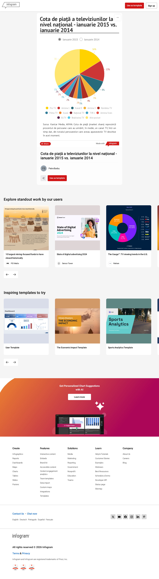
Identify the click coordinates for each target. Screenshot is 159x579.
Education (72, 476)
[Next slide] (14, 274)
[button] (51, 108)
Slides (15, 480)
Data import (45, 483)
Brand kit (43, 463)
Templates (44, 496)
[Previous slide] (7, 274)
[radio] (69, 39)
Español (41, 519)
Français (49, 519)
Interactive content (48, 454)
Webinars (99, 467)
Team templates (47, 478)
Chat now (32, 513)
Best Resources (102, 471)
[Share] (43, 178)
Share (46, 144)
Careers (126, 458)
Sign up (151, 5)
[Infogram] (11, 5)
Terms (15, 553)
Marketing (72, 458)
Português (32, 519)
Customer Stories (102, 458)
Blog (124, 463)
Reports (15, 458)
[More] (118, 17)
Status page (100, 484)
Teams (70, 480)
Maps (14, 467)
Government (73, 467)
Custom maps (46, 487)
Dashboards (17, 463)
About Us (126, 454)
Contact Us (18, 513)
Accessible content (48, 467)
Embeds (43, 458)
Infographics (17, 454)
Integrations (45, 491)
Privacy (26, 553)
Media (70, 454)
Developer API (101, 480)
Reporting (71, 463)
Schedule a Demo (102, 476)
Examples (99, 463)
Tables (15, 476)
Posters (15, 484)
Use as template (134, 5)
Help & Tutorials (101, 454)
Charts (15, 471)
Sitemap (98, 489)
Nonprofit (71, 471)
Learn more (79, 397)
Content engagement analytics (49, 472)
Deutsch (23, 519)
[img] (90, 61)
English (15, 519)
